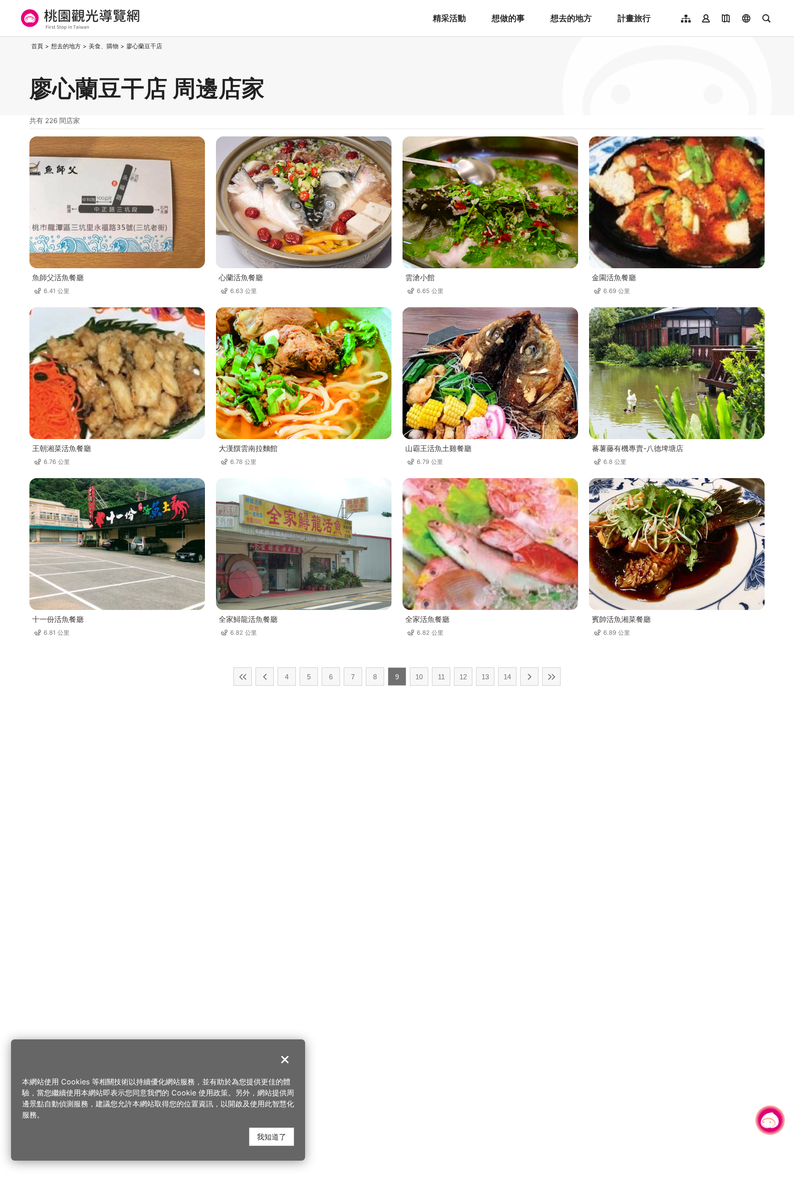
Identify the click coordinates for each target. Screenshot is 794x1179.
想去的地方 (571, 18)
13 (485, 677)
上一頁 (264, 676)
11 (441, 677)
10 (419, 677)
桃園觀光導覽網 (78, 18)
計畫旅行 (634, 18)
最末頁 (551, 676)
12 (463, 677)
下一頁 (529, 676)
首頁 (37, 46)
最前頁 (242, 676)
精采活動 (449, 18)
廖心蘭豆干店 (144, 46)
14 (507, 677)
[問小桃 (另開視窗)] (770, 1120)
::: (26, 46)
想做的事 (508, 18)
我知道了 (271, 1136)
